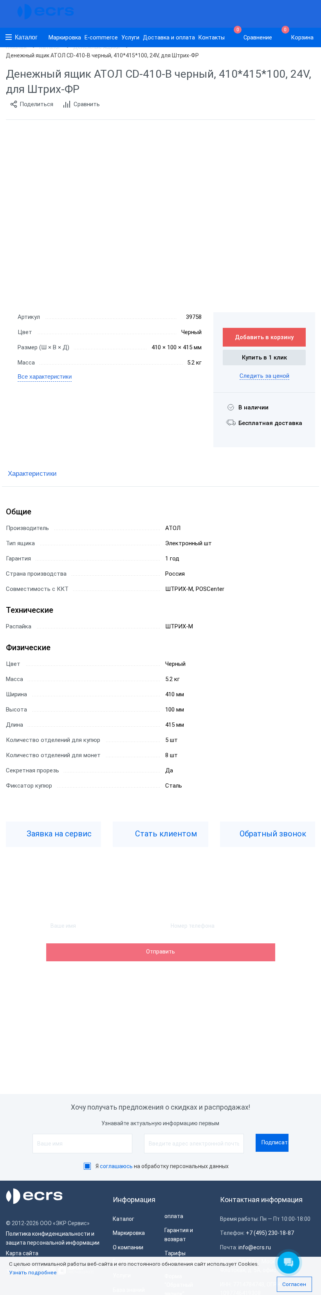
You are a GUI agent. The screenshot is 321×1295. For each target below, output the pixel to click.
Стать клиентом (165, 833)
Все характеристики (45, 376)
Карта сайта (22, 1253)
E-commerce (101, 37)
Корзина (299, 34)
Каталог (26, 37)
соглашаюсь (116, 1166)
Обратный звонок (272, 833)
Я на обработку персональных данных (162, 1166)
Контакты (211, 37)
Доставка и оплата (169, 37)
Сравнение (254, 34)
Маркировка (65, 37)
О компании (128, 1247)
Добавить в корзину (264, 337)
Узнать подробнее (33, 1272)
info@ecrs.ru (254, 1247)
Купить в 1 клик (264, 357)
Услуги (130, 37)
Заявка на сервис (58, 833)
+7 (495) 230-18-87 (270, 1233)
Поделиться (36, 104)
